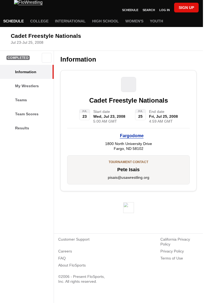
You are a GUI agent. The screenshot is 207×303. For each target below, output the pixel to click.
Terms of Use (171, 258)
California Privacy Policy (175, 241)
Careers (65, 251)
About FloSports (72, 265)
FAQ (62, 258)
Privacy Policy (172, 251)
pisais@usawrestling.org (128, 177)
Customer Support (73, 239)
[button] (46, 58)
